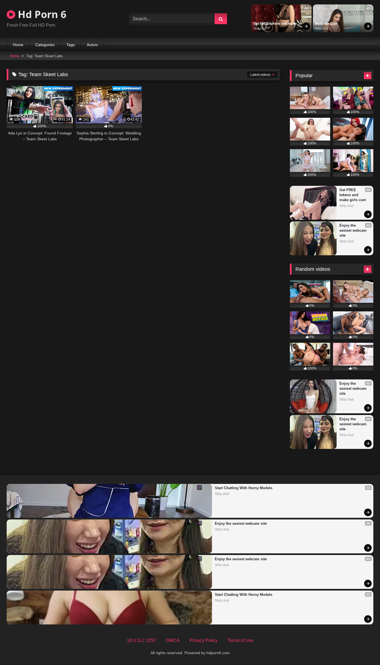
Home (18, 44)
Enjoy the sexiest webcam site (353, 230)
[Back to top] (363, 648)
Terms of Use (240, 640)
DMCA (172, 640)
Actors (92, 44)
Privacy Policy (203, 640)
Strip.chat (259, 28)
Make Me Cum (326, 24)
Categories (45, 44)
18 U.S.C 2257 (141, 640)
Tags (70, 44)
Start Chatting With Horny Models (243, 488)
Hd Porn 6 (40, 14)
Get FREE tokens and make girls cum (275, 24)
